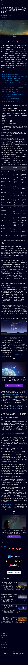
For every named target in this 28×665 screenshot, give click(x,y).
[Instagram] (8, 654)
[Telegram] (15, 41)
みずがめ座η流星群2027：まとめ (10, 101)
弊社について (4, 644)
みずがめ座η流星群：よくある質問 (10, 91)
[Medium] (14, 654)
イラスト (3, 640)
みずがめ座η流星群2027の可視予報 (11, 80)
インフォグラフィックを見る (14, 385)
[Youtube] (17, 654)
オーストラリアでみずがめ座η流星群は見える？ (14, 94)
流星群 (4, 17)
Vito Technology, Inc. (14, 338)
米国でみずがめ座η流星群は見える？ (11, 96)
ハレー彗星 (13, 396)
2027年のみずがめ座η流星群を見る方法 (11, 78)
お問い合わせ (4, 647)
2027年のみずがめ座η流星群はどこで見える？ (13, 92)
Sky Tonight (23, 65)
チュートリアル (4, 635)
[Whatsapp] (19, 41)
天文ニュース (5, 4)
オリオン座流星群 (21, 397)
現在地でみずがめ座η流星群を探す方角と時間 (13, 87)
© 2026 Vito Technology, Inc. (14, 657)
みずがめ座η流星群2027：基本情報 (10, 74)
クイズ (2, 637)
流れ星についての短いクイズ (14, 507)
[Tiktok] (20, 654)
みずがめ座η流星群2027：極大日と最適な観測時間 (14, 76)
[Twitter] (12, 41)
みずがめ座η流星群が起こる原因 (10, 89)
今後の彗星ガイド (14, 408)
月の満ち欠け (4, 642)
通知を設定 (10, 504)
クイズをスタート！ (14, 536)
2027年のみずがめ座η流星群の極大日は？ (12, 98)
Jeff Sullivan (14, 36)
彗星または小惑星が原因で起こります (15, 394)
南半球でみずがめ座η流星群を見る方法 (12, 82)
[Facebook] (8, 41)
